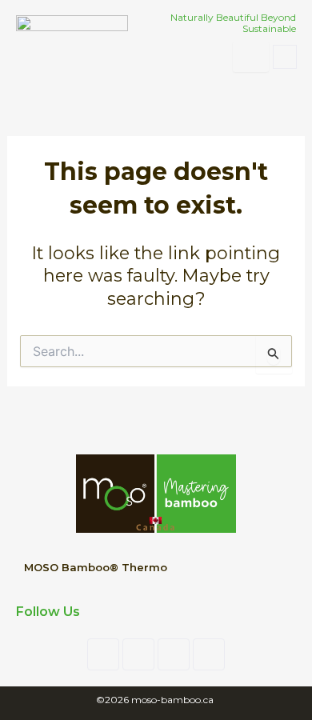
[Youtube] (209, 654)
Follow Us (48, 611)
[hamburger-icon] (251, 57)
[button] (285, 57)
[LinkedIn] (138, 654)
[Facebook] (103, 654)
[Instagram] (174, 654)
